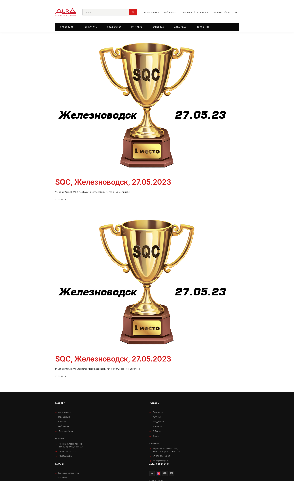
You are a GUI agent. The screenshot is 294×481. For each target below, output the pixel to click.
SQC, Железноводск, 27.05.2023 (113, 181)
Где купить (157, 412)
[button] (67, 27)
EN (236, 12)
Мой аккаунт (171, 12)
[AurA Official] (165, 473)
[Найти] (133, 12)
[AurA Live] (171, 473)
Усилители (63, 477)
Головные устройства (68, 473)
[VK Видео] (158, 473)
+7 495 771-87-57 (67, 451)
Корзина (187, 12)
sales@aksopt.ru (160, 460)
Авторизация (151, 12)
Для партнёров (221, 12)
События (157, 431)
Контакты (157, 426)
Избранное (203, 12)
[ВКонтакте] (152, 473)
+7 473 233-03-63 (161, 456)
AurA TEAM (157, 417)
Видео (156, 436)
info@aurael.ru (65, 456)
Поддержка (158, 421)
